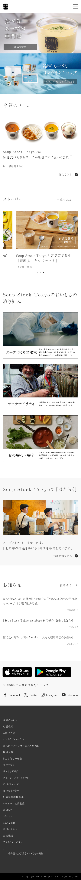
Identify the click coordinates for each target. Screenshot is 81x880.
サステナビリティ (11, 771)
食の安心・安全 (11, 790)
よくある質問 (9, 822)
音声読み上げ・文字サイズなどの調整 (25, 853)
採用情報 (8, 752)
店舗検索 (8, 726)
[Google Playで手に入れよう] (53, 672)
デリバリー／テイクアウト (15, 778)
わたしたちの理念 (12, 758)
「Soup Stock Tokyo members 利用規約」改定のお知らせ (38, 620)
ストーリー (8, 816)
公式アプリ (9, 765)
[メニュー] (75, 6)
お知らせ (8, 810)
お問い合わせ (10, 829)
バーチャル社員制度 (14, 803)
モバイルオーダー (12, 784)
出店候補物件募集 (13, 797)
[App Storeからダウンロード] (17, 672)
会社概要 (8, 835)
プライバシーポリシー (14, 842)
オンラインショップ (12, 739)
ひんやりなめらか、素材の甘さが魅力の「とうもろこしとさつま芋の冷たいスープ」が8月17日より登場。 (40, 601)
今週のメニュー (11, 720)
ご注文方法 (9, 733)
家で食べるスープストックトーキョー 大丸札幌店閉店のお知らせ (38, 637)
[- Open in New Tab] (40, 518)
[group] (47, 239)
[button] (7, 232)
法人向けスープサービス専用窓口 (21, 745)
